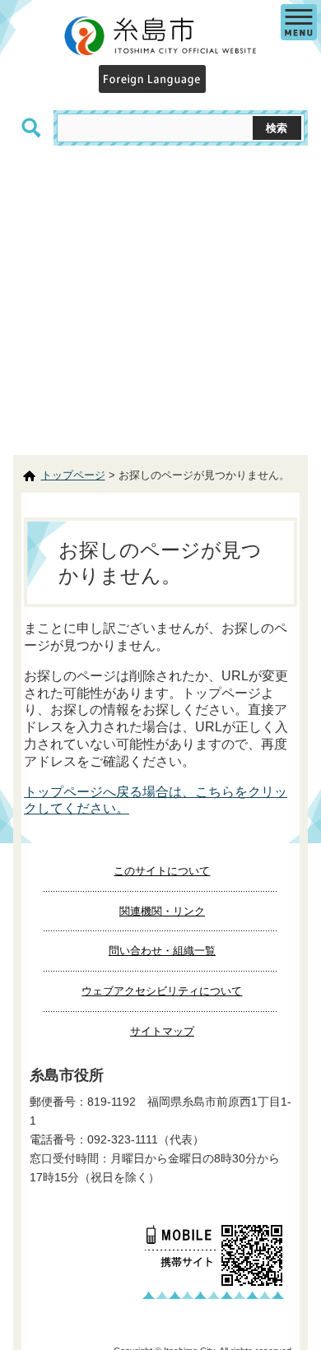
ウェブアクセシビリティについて (161, 991)
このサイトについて (162, 871)
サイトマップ (162, 1031)
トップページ (73, 475)
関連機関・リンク (162, 911)
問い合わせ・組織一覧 (162, 950)
